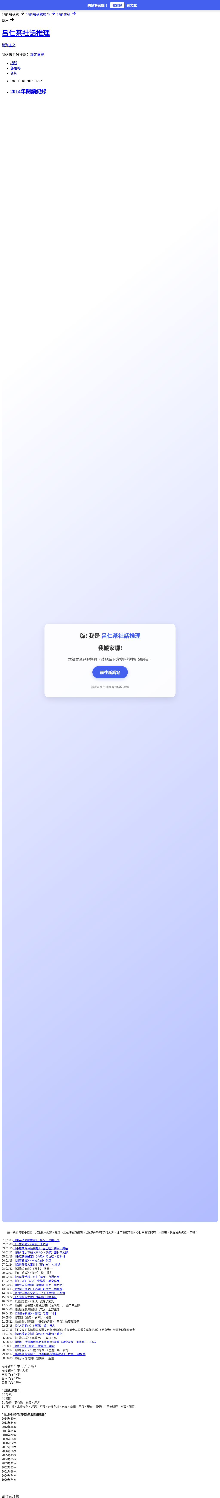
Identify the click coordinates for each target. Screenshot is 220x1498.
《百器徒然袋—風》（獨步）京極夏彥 (36, 1276)
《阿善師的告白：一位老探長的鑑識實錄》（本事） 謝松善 (49, 1354)
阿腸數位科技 (114, 687)
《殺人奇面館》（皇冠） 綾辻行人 (34, 1325)
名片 (13, 73)
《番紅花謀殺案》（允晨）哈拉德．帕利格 (39, 1256)
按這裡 (117, 5)
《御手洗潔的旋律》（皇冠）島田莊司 (36, 1240)
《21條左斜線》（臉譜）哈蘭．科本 (35, 1313)
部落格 (15, 68)
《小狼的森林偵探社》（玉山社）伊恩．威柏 (40, 1248)
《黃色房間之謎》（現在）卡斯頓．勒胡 (37, 1333)
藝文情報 (37, 54)
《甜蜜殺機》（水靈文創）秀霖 (32, 1260)
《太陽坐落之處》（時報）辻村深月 (35, 1297)
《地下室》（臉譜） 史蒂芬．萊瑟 (34, 1346)
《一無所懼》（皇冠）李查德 (30, 1244)
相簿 (13, 63)
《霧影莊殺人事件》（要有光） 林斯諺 (36, 1264)
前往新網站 (110, 672)
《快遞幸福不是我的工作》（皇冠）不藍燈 (39, 1293)
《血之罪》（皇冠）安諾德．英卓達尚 (36, 1281)
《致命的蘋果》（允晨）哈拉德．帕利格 (37, 1289)
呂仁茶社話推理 (26, 33)
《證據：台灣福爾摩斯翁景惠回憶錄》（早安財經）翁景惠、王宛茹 (54, 1342)
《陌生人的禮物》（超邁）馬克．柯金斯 (37, 1285)
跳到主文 (8, 45)
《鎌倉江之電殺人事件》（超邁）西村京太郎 (40, 1252)
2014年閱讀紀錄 (28, 91)
